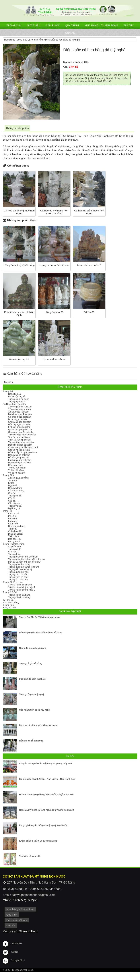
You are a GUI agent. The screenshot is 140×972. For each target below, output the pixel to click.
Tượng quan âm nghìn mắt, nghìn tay (26, 559)
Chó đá (11, 493)
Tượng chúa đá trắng (18, 399)
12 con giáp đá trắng (18, 478)
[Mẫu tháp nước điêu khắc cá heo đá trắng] (10, 637)
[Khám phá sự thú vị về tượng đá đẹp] (10, 843)
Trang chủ (14, 25)
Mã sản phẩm (71, 61)
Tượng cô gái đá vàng (19, 597)
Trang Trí (7, 511)
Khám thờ (13, 523)
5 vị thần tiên (14, 546)
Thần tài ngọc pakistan (19, 439)
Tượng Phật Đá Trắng (13, 544)
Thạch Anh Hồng (11, 602)
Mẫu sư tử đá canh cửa (31, 740)
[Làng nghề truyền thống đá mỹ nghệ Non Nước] (10, 828)
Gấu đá (11, 501)
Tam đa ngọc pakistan (19, 437)
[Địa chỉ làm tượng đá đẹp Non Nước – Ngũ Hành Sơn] (10, 797)
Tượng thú (20, 40)
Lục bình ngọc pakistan (19, 460)
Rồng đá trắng (15, 488)
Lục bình (12, 518)
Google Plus (18, 960)
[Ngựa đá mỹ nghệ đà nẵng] (10, 652)
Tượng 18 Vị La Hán (13, 582)
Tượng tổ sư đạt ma (18, 579)
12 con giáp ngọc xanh (19, 409)
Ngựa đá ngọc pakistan (19, 462)
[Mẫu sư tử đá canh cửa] (10, 745)
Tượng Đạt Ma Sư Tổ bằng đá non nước (39, 617)
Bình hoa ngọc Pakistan (20, 414)
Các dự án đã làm (16, 920)
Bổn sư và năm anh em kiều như (24, 562)
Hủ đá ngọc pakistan (18, 457)
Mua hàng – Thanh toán (101, 25)
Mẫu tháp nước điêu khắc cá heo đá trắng (40, 632)
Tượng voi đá (15, 495)
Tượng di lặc (14, 554)
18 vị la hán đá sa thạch (20, 584)
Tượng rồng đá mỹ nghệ (31, 694)
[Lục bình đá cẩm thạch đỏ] (10, 683)
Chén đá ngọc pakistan (19, 422)
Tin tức (129, 25)
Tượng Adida (14, 549)
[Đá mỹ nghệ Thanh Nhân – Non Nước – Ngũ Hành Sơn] (10, 781)
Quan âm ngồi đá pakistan (21, 432)
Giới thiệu (33, 25)
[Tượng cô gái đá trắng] (10, 668)
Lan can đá (13, 513)
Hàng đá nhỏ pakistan (19, 455)
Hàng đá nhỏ (9, 607)
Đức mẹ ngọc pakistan (19, 424)
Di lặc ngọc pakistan (18, 419)
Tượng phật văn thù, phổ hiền (23, 556)
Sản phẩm (52, 25)
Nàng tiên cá (14, 394)
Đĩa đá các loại (15, 534)
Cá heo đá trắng (36, 40)
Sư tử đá (12, 480)
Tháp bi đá (13, 536)
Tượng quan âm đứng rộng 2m (23, 567)
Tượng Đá (8, 391)
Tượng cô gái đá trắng (19, 595)
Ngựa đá (12, 485)
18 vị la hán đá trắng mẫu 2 (21, 590)
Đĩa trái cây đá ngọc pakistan (22, 452)
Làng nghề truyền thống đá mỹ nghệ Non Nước (43, 825)
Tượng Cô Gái (10, 592)
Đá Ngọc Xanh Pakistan (14, 404)
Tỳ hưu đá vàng (16, 470)
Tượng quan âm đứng (19, 564)
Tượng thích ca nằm (18, 574)
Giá (65, 66)
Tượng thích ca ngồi (18, 577)
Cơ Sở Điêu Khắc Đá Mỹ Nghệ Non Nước (70, 11)
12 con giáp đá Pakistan (20, 406)
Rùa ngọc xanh (15, 465)
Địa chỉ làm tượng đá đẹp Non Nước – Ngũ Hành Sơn (46, 794)
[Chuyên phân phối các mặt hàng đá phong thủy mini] (10, 766)
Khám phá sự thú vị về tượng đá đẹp (38, 841)
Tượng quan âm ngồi (18, 572)
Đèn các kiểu (14, 539)
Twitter (14, 951)
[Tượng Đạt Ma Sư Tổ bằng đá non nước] (10, 621)
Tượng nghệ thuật (17, 401)
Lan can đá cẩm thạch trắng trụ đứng (38, 725)
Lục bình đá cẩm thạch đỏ (32, 679)
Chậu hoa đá (14, 531)
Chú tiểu (12, 551)
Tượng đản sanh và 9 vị (20, 569)
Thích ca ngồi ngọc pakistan (22, 434)
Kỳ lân (11, 483)
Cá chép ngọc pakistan (19, 417)
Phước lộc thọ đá (16, 396)
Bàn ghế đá (14, 541)
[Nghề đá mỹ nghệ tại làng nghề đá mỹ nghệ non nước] (10, 812)
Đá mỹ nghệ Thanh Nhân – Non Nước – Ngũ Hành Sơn (47, 779)
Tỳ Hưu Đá (8, 600)
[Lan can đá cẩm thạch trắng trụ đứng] (10, 730)
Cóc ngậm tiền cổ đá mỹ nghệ (34, 710)
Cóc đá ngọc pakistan (19, 450)
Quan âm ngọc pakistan (20, 429)
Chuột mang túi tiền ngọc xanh (23, 447)
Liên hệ (70, 32)
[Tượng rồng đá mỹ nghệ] (10, 699)
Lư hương (13, 521)
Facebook (16, 943)
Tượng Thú (8, 475)
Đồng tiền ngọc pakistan (20, 445)
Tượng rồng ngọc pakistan (21, 442)
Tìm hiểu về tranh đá (29, 856)
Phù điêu (12, 516)
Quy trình (72, 25)
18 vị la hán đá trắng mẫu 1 (21, 587)
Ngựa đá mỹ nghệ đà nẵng (32, 648)
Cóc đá (11, 498)
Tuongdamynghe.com (23, 970)
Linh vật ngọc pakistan (19, 427)
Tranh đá (12, 529)
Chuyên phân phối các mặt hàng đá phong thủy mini (45, 763)
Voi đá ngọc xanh (16, 473)
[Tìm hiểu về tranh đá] (10, 859)
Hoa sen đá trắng (16, 526)
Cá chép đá (14, 503)
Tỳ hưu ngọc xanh (17, 467)
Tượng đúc (8, 605)
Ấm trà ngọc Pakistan (18, 412)
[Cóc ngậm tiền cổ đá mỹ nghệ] (10, 714)
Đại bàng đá (14, 508)
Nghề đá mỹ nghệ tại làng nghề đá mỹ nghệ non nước (46, 810)
